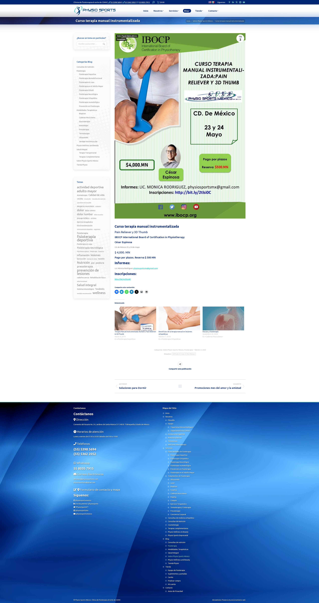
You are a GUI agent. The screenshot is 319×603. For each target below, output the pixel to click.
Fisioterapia (121, 39)
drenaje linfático (83, 218)
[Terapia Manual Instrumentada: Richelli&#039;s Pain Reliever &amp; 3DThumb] (135, 318)
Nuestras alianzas (175, 438)
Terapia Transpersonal (87, 153)
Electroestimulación (84, 226)
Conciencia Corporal (178, 514)
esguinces (97, 229)
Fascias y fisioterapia (210, 332)
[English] (210, 2)
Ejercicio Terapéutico (178, 504)
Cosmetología (173, 525)
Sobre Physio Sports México (127, 36)
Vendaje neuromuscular (88, 141)
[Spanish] (213, 2)
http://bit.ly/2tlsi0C (123, 279)
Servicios (168, 448)
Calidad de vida (96, 195)
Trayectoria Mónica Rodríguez (182, 427)
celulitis (80, 199)
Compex (173, 501)
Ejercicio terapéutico (85, 222)
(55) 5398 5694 (85, 449)
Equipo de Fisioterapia (176, 570)
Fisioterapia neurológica (90, 247)
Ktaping (173, 497)
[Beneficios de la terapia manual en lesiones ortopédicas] (179, 318)
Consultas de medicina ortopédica (181, 518)
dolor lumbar (85, 214)
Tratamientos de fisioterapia (179, 476)
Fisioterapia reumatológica (89, 102)
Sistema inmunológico (85, 289)
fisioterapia (82, 233)
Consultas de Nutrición (177, 521)
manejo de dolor (92, 259)
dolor (80, 210)
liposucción (81, 259)
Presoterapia (84, 130)
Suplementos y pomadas (177, 574)
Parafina (173, 490)
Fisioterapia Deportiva (87, 74)
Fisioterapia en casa (86, 82)
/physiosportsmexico (83, 500)
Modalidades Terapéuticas (87, 110)
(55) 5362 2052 (85, 454)
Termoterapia (84, 134)
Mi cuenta (172, 584)
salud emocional (82, 281)
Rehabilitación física (97, 278)
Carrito (170, 577)
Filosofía (171, 420)
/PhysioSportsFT (81, 507)
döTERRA (93, 218)
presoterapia (85, 266)
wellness (99, 292)
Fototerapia (93, 251)
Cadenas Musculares (87, 118)
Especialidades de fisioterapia (179, 452)
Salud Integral (82, 149)
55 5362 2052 (130, 2)
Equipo (170, 424)
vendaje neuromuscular (84, 293)
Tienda (168, 567)
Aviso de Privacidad (175, 591)
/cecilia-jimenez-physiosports (86, 504)
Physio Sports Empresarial (178, 535)
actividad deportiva (90, 187)
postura (100, 262)
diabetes (98, 206)
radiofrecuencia (83, 278)
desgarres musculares (85, 206)
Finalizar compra (174, 581)
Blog (167, 539)
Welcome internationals (177, 445)
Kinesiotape (83, 126)
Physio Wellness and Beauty (88, 145)
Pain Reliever (191, 354)
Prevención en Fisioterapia (89, 106)
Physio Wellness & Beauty (178, 532)
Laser (172, 483)
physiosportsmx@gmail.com (145, 268)
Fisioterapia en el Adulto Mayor (91, 86)
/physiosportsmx (81, 510)
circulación (87, 199)
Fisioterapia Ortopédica (88, 98)
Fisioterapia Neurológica (88, 94)
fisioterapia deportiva (86, 238)
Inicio (167, 413)
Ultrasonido (83, 138)
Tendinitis (99, 289)
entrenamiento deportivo (85, 229)
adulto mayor (87, 191)
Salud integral (86, 285)
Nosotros (169, 417)
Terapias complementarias (178, 528)
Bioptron (82, 114)
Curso (183, 354)
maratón (101, 259)
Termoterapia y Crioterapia (180, 508)
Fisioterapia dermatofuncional (90, 78)
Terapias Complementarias (89, 157)
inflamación (83, 255)
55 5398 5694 (115, 2)
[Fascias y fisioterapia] (223, 318)
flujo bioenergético (83, 251)
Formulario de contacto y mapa (100, 489)
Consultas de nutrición (85, 67)
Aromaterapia (82, 195)
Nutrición (83, 262)
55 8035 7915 (144, 2)
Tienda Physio (82, 165)
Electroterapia (84, 122)
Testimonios (172, 441)
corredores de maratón (84, 202)
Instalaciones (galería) (176, 434)
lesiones (95, 255)
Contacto (169, 588)
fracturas (101, 251)
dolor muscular (98, 214)
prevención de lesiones (88, 272)
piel (92, 263)
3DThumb (176, 354)
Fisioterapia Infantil (86, 90)
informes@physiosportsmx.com (86, 479)
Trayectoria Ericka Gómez (180, 431)
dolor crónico (90, 211)
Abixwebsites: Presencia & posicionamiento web (228, 600)
